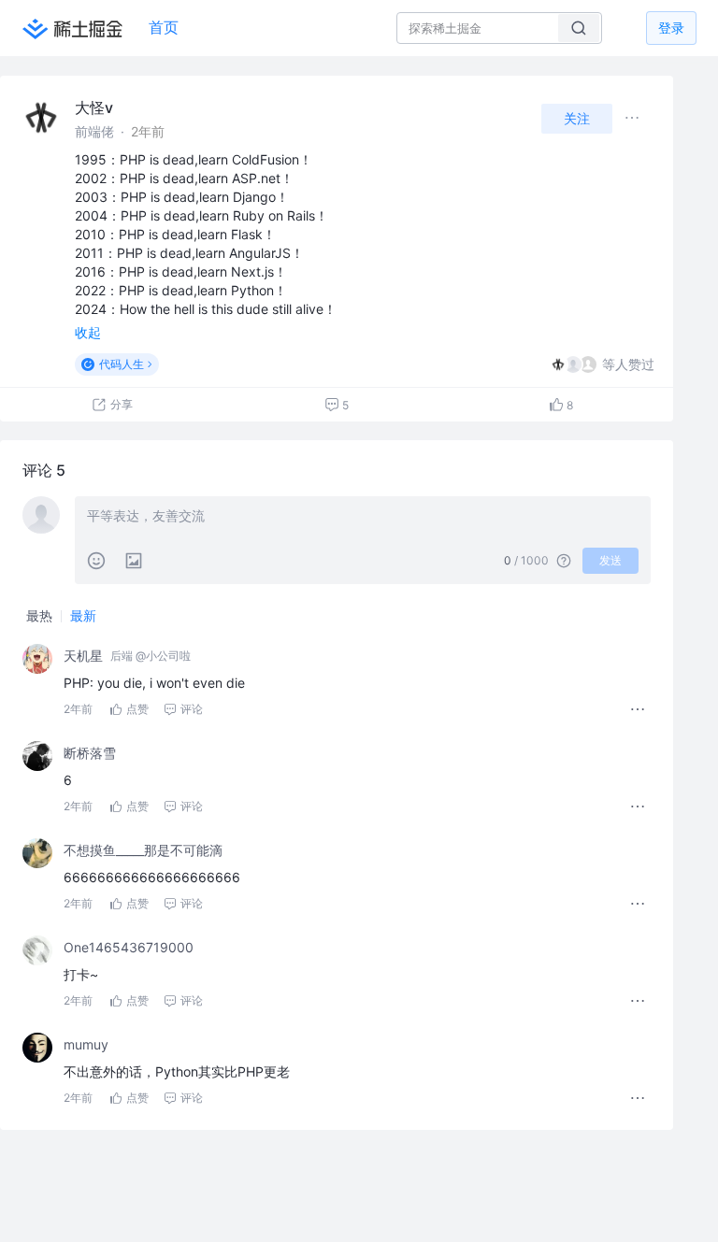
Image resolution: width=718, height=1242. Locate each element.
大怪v (94, 107)
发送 (610, 560)
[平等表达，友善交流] (363, 517)
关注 (577, 118)
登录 (671, 28)
